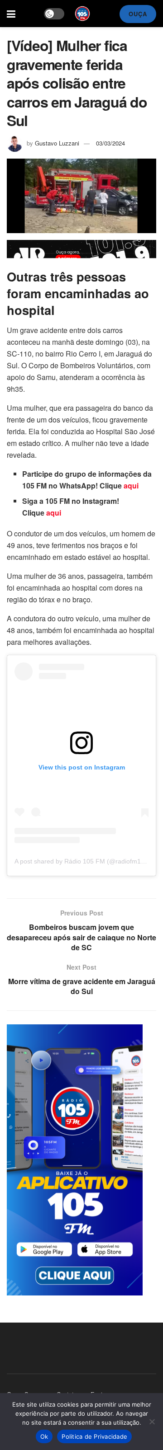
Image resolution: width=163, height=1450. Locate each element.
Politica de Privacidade (94, 1436)
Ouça (138, 13)
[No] (151, 1421)
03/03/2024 (110, 143)
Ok (44, 1436)
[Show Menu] (11, 13)
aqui (131, 485)
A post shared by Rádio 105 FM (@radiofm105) (82, 861)
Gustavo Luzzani (57, 143)
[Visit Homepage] (82, 14)
